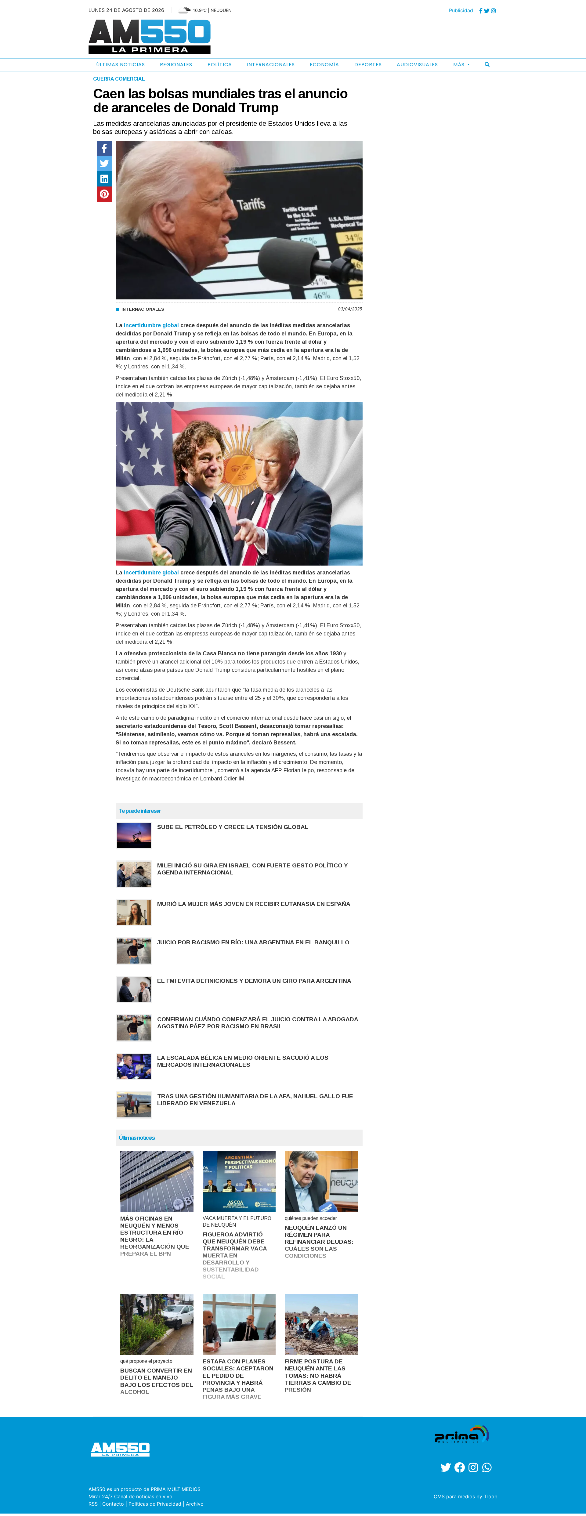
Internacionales (271, 64)
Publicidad (461, 10)
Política (220, 64)
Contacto (113, 1504)
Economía (324, 64)
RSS (93, 1504)
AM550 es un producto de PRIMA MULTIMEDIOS (145, 1489)
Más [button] (459, 64)
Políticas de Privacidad (154, 1504)
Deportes (368, 64)
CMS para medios (454, 1496)
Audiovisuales (417, 64)
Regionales (176, 64)
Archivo (195, 1504)
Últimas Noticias (120, 64)
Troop (490, 1496)
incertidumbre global (150, 325)
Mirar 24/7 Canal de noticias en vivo (130, 1496)
